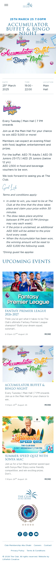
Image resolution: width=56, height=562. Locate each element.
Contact (48, 545)
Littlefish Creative (10, 559)
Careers (37, 545)
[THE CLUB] (27, 4)
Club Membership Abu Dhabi (18, 545)
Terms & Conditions (36, 550)
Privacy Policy (17, 550)
